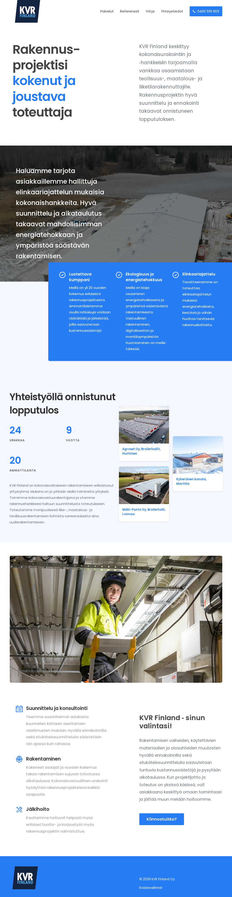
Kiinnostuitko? (162, 819)
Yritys (150, 11)
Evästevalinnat (150, 887)
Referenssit (129, 11)
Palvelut (107, 11)
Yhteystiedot (172, 11)
